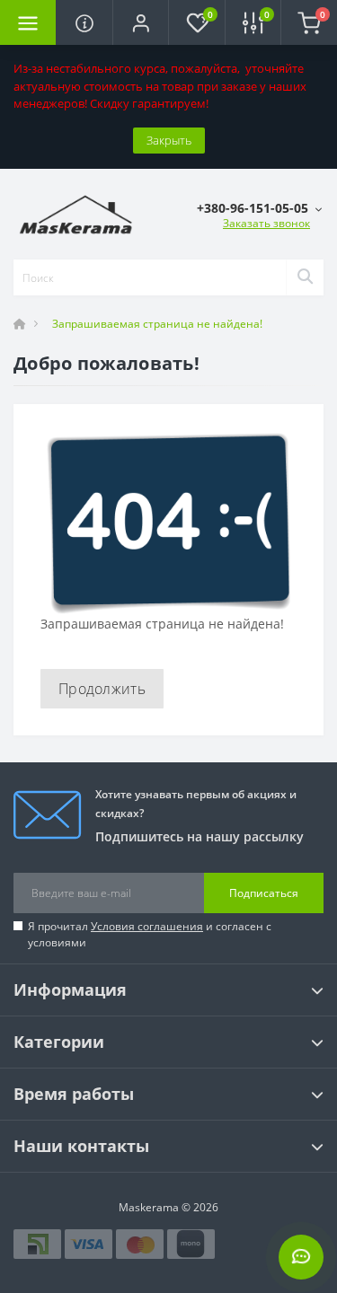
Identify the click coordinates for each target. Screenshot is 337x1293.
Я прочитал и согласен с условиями (149, 934)
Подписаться (263, 893)
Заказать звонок (266, 223)
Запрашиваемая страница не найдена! (157, 323)
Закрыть (168, 140)
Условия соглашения (147, 926)
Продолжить (102, 689)
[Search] (305, 277)
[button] (140, 22)
